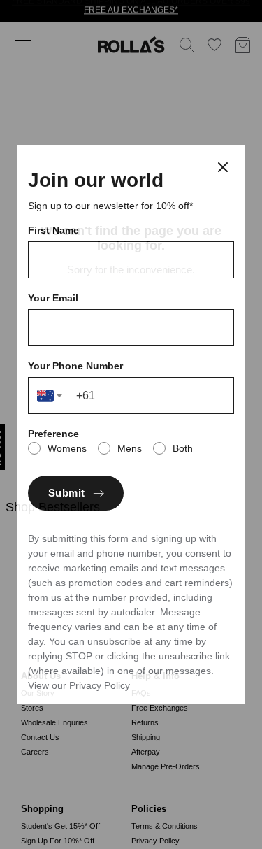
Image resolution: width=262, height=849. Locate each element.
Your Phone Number (75, 365)
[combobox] (50, 395)
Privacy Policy (99, 685)
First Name (53, 230)
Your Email (53, 298)
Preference (53, 433)
